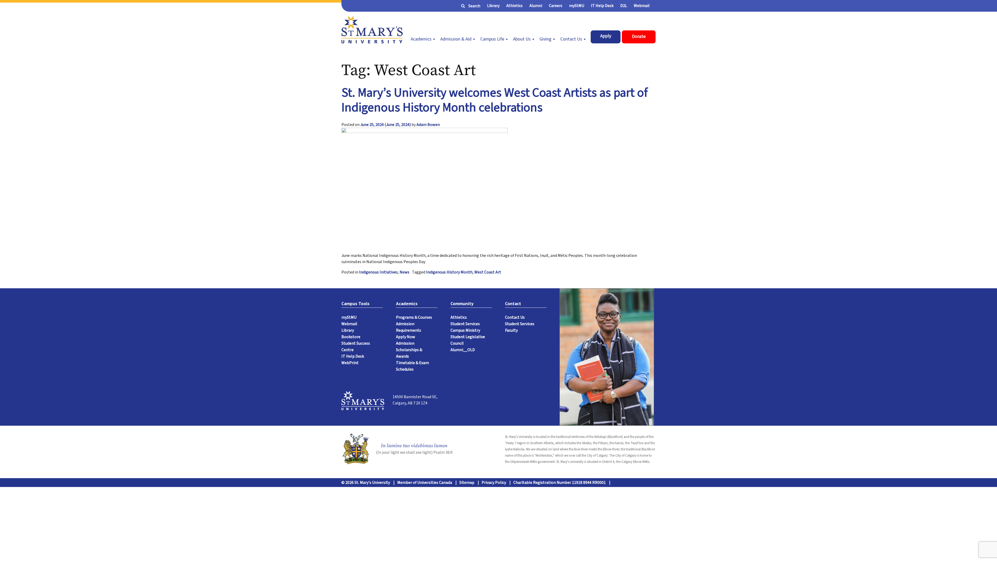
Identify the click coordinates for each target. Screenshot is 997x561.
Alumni (535, 6)
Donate (639, 37)
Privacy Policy (494, 482)
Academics (421, 39)
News (404, 272)
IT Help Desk (602, 6)
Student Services (465, 324)
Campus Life (492, 39)
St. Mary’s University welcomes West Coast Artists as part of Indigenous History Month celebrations (494, 100)
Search (474, 6)
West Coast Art (487, 272)
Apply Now (405, 337)
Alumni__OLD (462, 350)
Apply (605, 36)
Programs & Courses (414, 317)
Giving (545, 39)
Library (493, 6)
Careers (555, 6)
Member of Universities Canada (424, 482)
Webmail (642, 6)
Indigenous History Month (449, 272)
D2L (623, 6)
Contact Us (571, 39)
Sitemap (466, 482)
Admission (405, 343)
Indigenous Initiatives (378, 272)
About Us (522, 39)
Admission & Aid (455, 39)
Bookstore (350, 337)
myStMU (576, 6)
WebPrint (350, 363)
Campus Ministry (465, 330)
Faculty (511, 330)
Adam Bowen (428, 125)
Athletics (514, 6)
